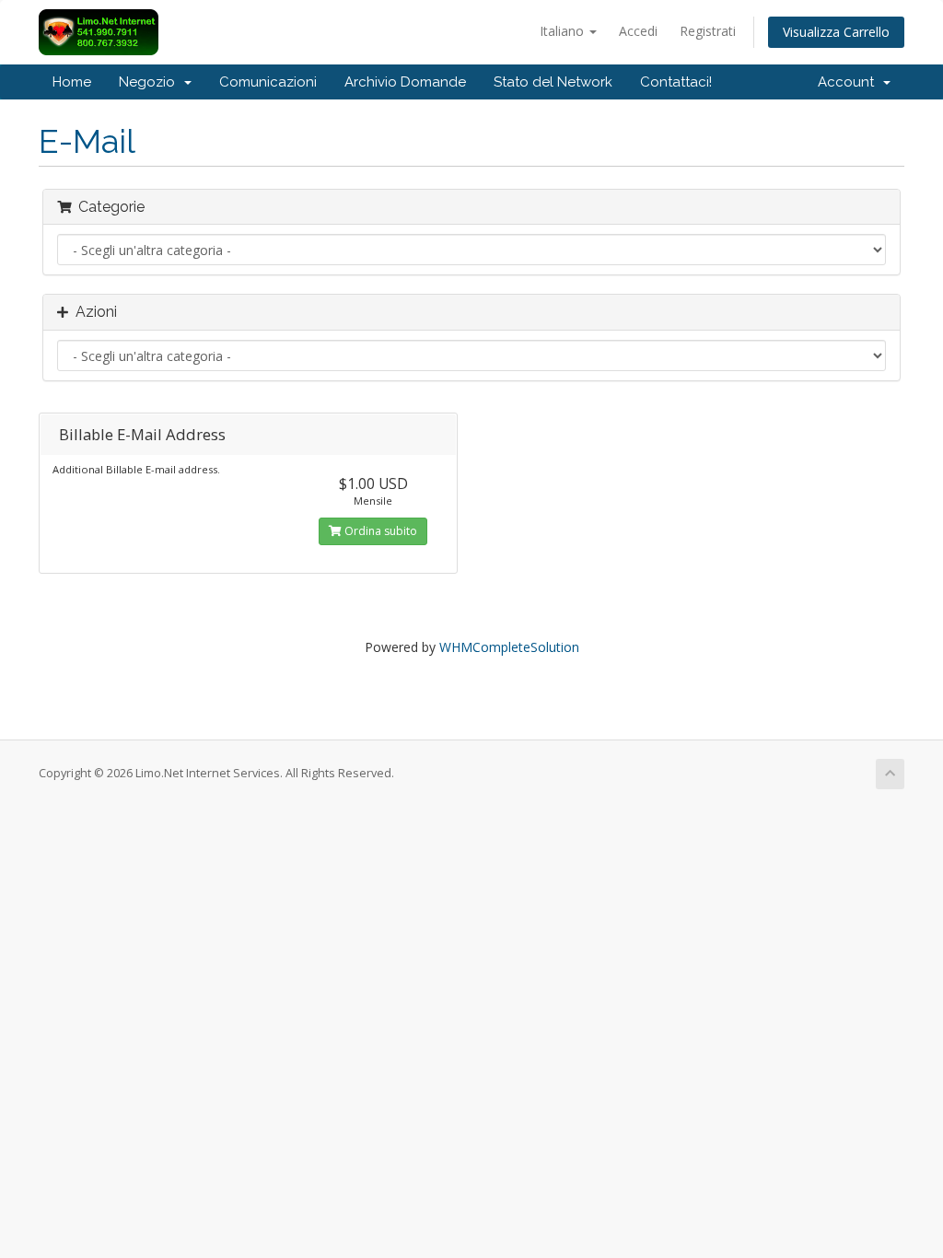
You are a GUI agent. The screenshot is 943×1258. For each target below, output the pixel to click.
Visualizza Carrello (836, 32)
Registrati (708, 31)
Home (71, 82)
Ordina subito (379, 531)
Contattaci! (676, 82)
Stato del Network (553, 82)
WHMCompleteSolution (509, 647)
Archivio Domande (405, 82)
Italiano (564, 31)
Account (849, 82)
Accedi (638, 31)
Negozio (150, 82)
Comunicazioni (268, 82)
